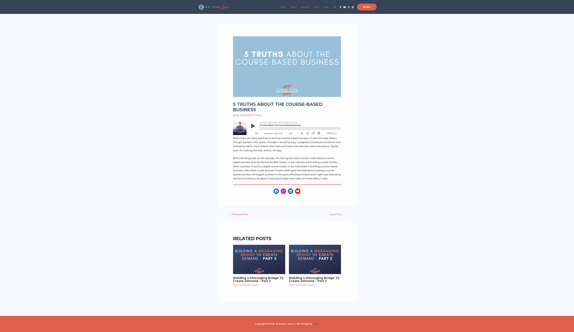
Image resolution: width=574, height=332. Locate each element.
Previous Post (238, 214)
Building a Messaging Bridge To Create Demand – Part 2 (314, 279)
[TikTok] (353, 7)
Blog (235, 115)
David (316, 323)
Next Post (337, 214)
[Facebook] (340, 7)
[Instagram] (349, 7)
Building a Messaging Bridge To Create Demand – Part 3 (258, 279)
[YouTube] (344, 7)
